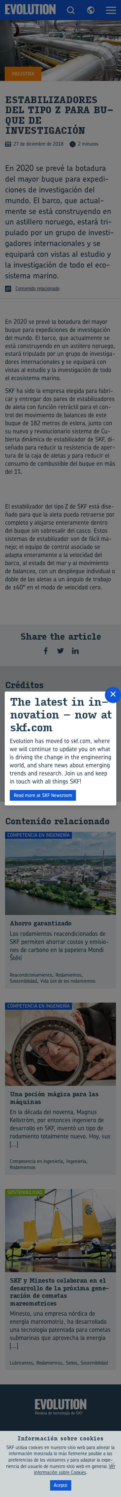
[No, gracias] (112, 1464)
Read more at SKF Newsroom (43, 795)
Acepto (60, 1485)
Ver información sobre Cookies (74, 1469)
